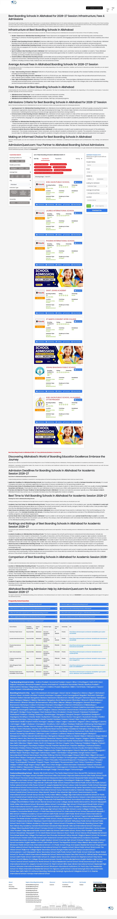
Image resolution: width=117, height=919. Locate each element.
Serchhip (43, 755)
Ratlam (92, 750)
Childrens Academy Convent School (34, 814)
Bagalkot (83, 695)
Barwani (86, 698)
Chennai (68, 705)
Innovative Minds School (28, 811)
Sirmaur (100, 755)
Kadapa (71, 724)
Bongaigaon (78, 702)
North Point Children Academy (28, 823)
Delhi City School (52, 830)
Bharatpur (76, 700)
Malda (24, 736)
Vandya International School (38, 873)
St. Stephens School (84, 857)
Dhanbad (62, 710)
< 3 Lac (23, 176)
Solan (39, 757)
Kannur (33, 726)
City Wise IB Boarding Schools (31, 890)
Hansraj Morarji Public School (27, 809)
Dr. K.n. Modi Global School (26, 816)
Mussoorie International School (62, 778)
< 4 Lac (28, 176)
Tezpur (25, 760)
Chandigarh (59, 705)
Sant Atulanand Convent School (56, 838)
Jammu (103, 721)
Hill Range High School (49, 809)
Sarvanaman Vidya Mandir (38, 792)
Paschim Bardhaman (60, 745)
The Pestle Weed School (64, 773)
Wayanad (100, 767)
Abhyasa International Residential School (32, 866)
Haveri (71, 719)
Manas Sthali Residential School (93, 833)
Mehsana (91, 736)
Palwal (101, 743)
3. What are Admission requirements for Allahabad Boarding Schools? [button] (28, 612)
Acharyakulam (16, 852)
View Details (76, 204)
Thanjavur (39, 760)
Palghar (94, 743)
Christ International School (20, 806)
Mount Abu (22, 738)
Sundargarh (93, 757)
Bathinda (101, 698)
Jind (57, 724)
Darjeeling (14, 710)
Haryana (20, 684)
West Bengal (39, 689)
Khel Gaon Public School (57, 182)
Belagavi (18, 700)
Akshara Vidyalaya (53, 787)
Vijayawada (28, 767)
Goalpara (95, 714)
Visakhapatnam (49, 767)
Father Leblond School (19, 785)
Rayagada (100, 750)
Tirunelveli (32, 762)
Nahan (93, 738)
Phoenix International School (60, 241)
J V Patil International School (50, 811)
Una (48, 765)
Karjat (77, 726)
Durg (29, 712)
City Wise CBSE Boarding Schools (32, 886)
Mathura (69, 736)
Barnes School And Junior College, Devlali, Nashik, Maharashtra (65, 802)
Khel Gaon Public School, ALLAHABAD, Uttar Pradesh (63, 398)
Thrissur (92, 760)
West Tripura (28, 769)
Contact (67, 204)
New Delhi (14, 743)
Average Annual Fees (92, 190)
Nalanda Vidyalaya (85, 790)
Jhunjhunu (51, 724)
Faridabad (93, 712)
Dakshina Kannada (86, 707)
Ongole (66, 743)
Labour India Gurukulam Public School (83, 785)
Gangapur (61, 714)
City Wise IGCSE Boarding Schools (32, 898)
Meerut (83, 736)
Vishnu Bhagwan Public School (61, 367)
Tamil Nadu (81, 687)
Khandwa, (27, 729)
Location (89, 197)
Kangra (13, 726)
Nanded (45, 741)
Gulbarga (56, 717)
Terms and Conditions (13, 888)
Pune (53, 748)
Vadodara (81, 765)
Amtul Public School (25, 780)
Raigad (13, 750)
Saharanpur (45, 753)
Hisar (77, 719)
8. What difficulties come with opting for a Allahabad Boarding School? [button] (80, 612)
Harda (43, 719)
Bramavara (14, 705)
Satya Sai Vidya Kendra (69, 797)
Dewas (54, 710)
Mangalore (53, 736)
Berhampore (66, 700)
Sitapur (23, 757)
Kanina (20, 726)
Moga (98, 736)
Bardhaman (62, 698)
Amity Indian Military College (56, 795)
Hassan (65, 719)
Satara (87, 753)
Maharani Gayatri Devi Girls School (70, 854)
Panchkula (33, 745)
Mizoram (43, 687)
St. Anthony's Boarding (38, 871)
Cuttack (75, 707)
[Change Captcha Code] (93, 206)
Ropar (19, 753)
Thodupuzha (82, 760)
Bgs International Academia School (83, 795)
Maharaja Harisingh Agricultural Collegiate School (67, 871)
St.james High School (67, 840)
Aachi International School (53, 821)
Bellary (34, 700)
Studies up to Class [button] (15, 165)
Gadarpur (39, 714)
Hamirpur (22, 719)
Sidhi (82, 755)
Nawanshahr (78, 741)
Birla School (14, 814)
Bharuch (85, 700)
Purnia (74, 748)
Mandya (44, 736)
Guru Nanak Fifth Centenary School (88, 773)
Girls (12, 161)
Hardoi (49, 719)
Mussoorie (51, 738)
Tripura (99, 687)
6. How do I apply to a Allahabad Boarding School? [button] (74, 604)
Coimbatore (58, 707)
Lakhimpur (40, 733)
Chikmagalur (15, 707)
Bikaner (62, 702)
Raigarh (27, 750)
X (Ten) (21, 168)
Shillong (51, 755)
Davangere (23, 710)
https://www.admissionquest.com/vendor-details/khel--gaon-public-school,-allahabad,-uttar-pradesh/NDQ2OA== (87, 672)
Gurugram (77, 717)
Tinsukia (99, 760)
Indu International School (40, 845)
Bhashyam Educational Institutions (63, 866)
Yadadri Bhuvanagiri (42, 769)
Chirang (25, 707)
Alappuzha (76, 693)
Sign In (114, 9)
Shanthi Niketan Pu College (26, 859)
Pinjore (47, 748)
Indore (35, 721)
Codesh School (38, 806)
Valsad (89, 765)
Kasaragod (96, 726)
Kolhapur (91, 729)
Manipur (25, 687)
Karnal (83, 726)
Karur (89, 726)
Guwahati (86, 717)
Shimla (58, 755)
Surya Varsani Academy (66, 790)
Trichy (81, 762)
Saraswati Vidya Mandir (59, 826)
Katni (20, 729)
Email (88, 169)
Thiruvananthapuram (67, 760)
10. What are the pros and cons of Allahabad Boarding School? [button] (77, 621)
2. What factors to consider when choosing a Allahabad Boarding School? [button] (29, 608)
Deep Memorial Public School (33, 830)
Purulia (81, 748)
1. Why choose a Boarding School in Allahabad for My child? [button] (25, 604)
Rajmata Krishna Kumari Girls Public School (84, 775)
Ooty (72, 743)
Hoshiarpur (92, 719)
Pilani (41, 748)
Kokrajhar (83, 729)
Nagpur (86, 738)
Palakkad (86, 743)
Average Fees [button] (13, 172)
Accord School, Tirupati (36, 787)
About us (10, 884)
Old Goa (59, 743)
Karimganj (58, 726)
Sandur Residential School (49, 797)
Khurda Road (50, 729)
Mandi (37, 736)
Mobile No (89, 176)
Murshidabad (40, 738)
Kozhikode (63, 731)
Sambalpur (62, 753)
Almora (13, 695)
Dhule (99, 710)
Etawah (76, 712)
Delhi (40, 710)
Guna (63, 717)
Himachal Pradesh (32, 684)
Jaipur (58, 721)
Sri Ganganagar (71, 757)
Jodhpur (64, 724)
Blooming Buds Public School (28, 828)
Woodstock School (42, 778)
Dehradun (33, 710)
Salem (53, 753)
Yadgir (54, 769)
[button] (20, 184)
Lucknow (54, 733)
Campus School (47, 828)
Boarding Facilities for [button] (16, 157)
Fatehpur (24, 714)
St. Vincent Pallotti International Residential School (36, 854)
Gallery (59, 204)
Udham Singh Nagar (26, 765)
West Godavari (16, 769)
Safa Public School (35, 838)
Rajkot (58, 750)
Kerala (81, 684)
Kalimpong (89, 724)
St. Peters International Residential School (32, 869)
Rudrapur (26, 753)
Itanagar (42, 721)
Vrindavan (73, 767)
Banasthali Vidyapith (95, 811)
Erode (70, 712)
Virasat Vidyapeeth (64, 818)
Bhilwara (98, 700)
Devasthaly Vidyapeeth (25, 833)
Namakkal (22, 741)
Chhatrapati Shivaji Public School (90, 804)
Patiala (22, 748)
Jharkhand (63, 684)
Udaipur (13, 765)
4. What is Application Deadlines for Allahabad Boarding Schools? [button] (27, 617)
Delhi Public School (57, 814)
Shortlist (40, 189)
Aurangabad (73, 695)
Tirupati (40, 762)
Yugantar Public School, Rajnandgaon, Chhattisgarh (54, 780)
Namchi (30, 741)
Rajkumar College (83, 780)
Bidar (56, 702)
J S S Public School (58, 845)
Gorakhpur (24, 717)
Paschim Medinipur (78, 745)
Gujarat (13, 684)
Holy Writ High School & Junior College (73, 809)
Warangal (83, 767)
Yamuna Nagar (64, 769)
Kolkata (99, 729)
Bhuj (50, 702)
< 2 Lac (17, 176)
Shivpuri (76, 755)
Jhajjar (23, 724)
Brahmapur (95, 702)
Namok (37, 741)
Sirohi (12, 757)
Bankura (44, 698)
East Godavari (46, 712)
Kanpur (40, 726)
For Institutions (65, 884)
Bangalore (35, 698)
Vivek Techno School (81, 818)
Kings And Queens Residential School (80, 845)
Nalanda (13, 741)
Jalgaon (81, 721)
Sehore (26, 755)
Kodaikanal (73, 729)
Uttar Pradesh (15, 689)
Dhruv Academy (75, 806)
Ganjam (77, 714)
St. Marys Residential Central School (64, 861)
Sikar (87, 755)
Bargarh (78, 698)
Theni (47, 760)
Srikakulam (83, 757)
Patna (28, 748)
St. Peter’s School (56, 864)
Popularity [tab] (58, 159)
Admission (41, 204)
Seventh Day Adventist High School (63, 792)
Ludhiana (62, 733)
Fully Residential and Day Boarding (23, 192)
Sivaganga (31, 757)
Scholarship (50, 204)
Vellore (12, 767)
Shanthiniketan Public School (28, 802)
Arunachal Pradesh (57, 682)
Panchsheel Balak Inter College (22, 835)
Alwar (19, 695)
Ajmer (68, 693)
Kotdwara (45, 731)
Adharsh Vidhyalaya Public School (77, 821)
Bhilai (92, 700)
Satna (94, 753)
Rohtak (13, 753)
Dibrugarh (14, 712)
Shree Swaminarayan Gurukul (50, 859)
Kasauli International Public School (77, 783)
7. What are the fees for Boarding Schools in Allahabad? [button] (75, 608)
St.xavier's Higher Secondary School (91, 840)
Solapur (46, 757)
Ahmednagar (53, 693)
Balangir (99, 695)
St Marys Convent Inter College (61, 319)
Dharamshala (72, 710)
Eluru (55, 712)
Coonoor (67, 707)
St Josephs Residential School (56, 785)
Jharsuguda (41, 724)
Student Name (90, 162)
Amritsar (33, 695)
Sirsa (17, 757)
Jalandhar (72, 721)
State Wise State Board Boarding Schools (33, 900)
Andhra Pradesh (41, 682)
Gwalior (95, 717)
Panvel (48, 745)
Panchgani (23, 745)
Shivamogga (67, 755)
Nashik (69, 741)
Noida (36, 743)
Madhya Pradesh (91, 684)
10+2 (27, 168)
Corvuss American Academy (56, 806)
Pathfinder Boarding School (87, 823)
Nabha (66, 738)
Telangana (91, 687)
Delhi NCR (93, 682)
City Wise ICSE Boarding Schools (32, 894)
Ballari (20, 698)
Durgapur (36, 712)
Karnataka (73, 684)
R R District (89, 748)
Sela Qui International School (81, 826)
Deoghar (47, 710)
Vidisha (19, 767)
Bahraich (91, 695)
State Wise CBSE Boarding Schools (32, 884)
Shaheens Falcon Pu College (31, 799)
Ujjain (43, 765)
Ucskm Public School (48, 818)
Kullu (87, 731)
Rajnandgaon (67, 750)
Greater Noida (34, 717)
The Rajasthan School (67, 842)
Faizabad (84, 712)
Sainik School (21, 792)
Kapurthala (48, 726)
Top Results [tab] (45, 159)
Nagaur (79, 738)
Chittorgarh (41, 707)
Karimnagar (68, 726)
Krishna (71, 731)
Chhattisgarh (83, 682)
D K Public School (60, 828)
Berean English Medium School (46, 840)
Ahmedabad (41, 693)
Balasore (13, 698)
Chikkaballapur (90, 705)
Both (22, 161)
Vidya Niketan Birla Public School (90, 842)
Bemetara (42, 700)
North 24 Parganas (47, 743)
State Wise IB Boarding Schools (32, 888)
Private (13, 203)
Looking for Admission (93, 183)
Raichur (97, 748)
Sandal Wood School (40, 826)
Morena (14, 738)
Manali (31, 736)
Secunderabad (16, 755)
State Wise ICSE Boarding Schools (32, 892)
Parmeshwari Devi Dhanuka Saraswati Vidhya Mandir (57, 835)
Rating (78, 159)
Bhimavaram (15, 702)
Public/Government (23, 203)
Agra (33, 693)
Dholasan (92, 710)
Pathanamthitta (93, 745)
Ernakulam (62, 712)
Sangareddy (73, 753)
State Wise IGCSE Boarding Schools (32, 896)
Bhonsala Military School (46, 804)
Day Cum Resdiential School (14, 192)
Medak (76, 736)
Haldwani (14, 719)
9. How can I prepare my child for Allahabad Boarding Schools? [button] (77, 617)
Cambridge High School (66, 804)
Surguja (18, 760)
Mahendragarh (81, 733)
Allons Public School (82, 847)
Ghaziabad (86, 714)
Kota (38, 731)
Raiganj (20, 750)
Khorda (35, 729)
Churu (49, 707)
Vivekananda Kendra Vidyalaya (28, 821)
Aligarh (91, 693)
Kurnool (13, 733)
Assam (69, 682)
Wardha (91, 767)
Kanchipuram (99, 724)
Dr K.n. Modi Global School (46, 833)
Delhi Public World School (75, 814)
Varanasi (97, 765)
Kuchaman (79, 731)
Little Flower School (36, 785)
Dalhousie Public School (54, 783)
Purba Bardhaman (63, 748)
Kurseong (20, 733)
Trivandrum (89, 762)
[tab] (20, 158)
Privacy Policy (11, 886)
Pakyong (78, 743)
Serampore (34, 755)
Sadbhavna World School (39, 861)
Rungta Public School (65, 850)
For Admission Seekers (66, 886)
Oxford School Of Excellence (64, 823)
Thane (31, 760)
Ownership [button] (13, 199)
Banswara (52, 698)
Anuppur (58, 695)
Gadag (31, 714)
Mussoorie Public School (84, 778)
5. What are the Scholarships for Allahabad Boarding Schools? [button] (26, 621)
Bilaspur (69, 702)
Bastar (93, 698)
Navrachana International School (43, 790)
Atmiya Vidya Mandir (35, 783)
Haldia (101, 717)
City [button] (11, 180)
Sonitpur (60, 757)
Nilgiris (29, 743)
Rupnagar (35, 753)
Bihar (75, 682)
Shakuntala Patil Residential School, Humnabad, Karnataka (67, 799)
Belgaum (26, 700)
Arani (65, 695)
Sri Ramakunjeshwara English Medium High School (83, 859)
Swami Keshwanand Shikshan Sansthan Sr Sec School (59, 816)
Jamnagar (15, 724)
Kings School (101, 845)
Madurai (70, 733)
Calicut (33, 705)
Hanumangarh (34, 719)
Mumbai (31, 738)
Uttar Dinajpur (56, 765)
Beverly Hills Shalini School (44, 773)
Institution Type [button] (14, 187)
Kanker (26, 726)
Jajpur (64, 721)
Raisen (40, 750)
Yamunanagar (77, 769)
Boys (17, 161)
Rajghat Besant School (88, 835)
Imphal (29, 721)
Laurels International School (60, 210)
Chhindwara (78, 705)
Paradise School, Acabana (80, 838)
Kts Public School (98, 783)
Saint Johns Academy (56, 290)
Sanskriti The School (44, 775)
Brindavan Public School (19, 845)
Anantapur (49, 695)
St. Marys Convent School (84, 850)
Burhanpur (25, 705)
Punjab (57, 687)
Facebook (81, 884)
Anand (41, 695)
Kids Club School (60, 775)
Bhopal (32, 702)
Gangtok (69, 714)
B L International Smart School (74, 811)
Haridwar (57, 719)
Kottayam (54, 731)
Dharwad (83, 710)
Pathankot (14, 748)
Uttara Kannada (69, 765)
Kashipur (13, 729)
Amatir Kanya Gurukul (35, 795)
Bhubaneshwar (42, 702)
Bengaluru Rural (53, 700)
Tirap (12, 762)
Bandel (27, 698)
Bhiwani (25, 702)
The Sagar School (29, 775)
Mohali (104, 736)
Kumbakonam (100, 731)
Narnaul (62, 741)
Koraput (26, 731)
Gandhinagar (50, 714)
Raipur (34, 750)
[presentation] (45, 159)
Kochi (59, 729)
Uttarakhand (27, 689)
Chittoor (32, 707)
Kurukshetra (30, 733)
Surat (12, 760)
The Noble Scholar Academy (27, 818)
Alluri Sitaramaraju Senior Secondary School (79, 787)
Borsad (87, 702)
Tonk (76, 762)
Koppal (19, 731)
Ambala (26, 695)
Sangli (81, 753)
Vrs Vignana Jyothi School (60, 869)
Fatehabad (14, 714)
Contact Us (96, 210)
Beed (12, 700)
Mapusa (61, 736)
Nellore (87, 741)
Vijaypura (38, 767)
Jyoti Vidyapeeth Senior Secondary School (39, 852)
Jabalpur (51, 721)
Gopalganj (14, 717)
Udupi (37, 765)
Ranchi (77, 750)
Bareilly (71, 698)
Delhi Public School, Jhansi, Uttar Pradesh (76, 830)
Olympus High (47, 823)
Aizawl (62, 693)
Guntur (69, 717)
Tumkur (98, 762)
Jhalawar (31, 724)
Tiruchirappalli (21, 762)
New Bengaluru (97, 741)
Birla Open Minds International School (78, 864)
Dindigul (22, 712)
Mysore (59, 738)
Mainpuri (92, 733)
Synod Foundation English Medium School (26, 842)
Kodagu (65, 729)
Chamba (40, 705)
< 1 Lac (12, 176)
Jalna (87, 721)
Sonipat (53, 757)
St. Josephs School (66, 847)
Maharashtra (15, 687)
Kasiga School (15, 775)
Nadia (72, 738)
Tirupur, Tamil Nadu (51, 762)
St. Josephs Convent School (37, 864)
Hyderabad (14, 721)
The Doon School (27, 778)
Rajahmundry (49, 750)
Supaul (102, 757)
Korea (33, 731)
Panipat (41, 745)
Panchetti (14, 745)
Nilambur (22, 743)
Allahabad (99, 693)
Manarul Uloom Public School (68, 833)
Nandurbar (53, 741)
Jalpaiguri (95, 721)
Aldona (84, 693)
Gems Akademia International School (43, 847)
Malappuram (15, 736)
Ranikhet (84, 750)
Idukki (22, 721)
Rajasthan (65, 687)
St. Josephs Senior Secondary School (62, 857)
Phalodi (35, 748)
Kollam (13, 731)
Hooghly (84, 719)
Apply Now (78, 182)
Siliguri (92, 755)
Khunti (41, 729)
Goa (100, 682)
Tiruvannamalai (66, 762)
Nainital (100, 738)
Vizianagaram (62, 767)
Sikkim (73, 687)
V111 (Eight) (14, 168)
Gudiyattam (46, 717)
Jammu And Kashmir (49, 684)
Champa (49, 705)
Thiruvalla (54, 760)
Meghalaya (34, 687)
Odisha (50, 687)
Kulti (91, 731)
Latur (48, 733)
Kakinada (79, 724)
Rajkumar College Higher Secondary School (39, 850)
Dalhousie (99, 707)
